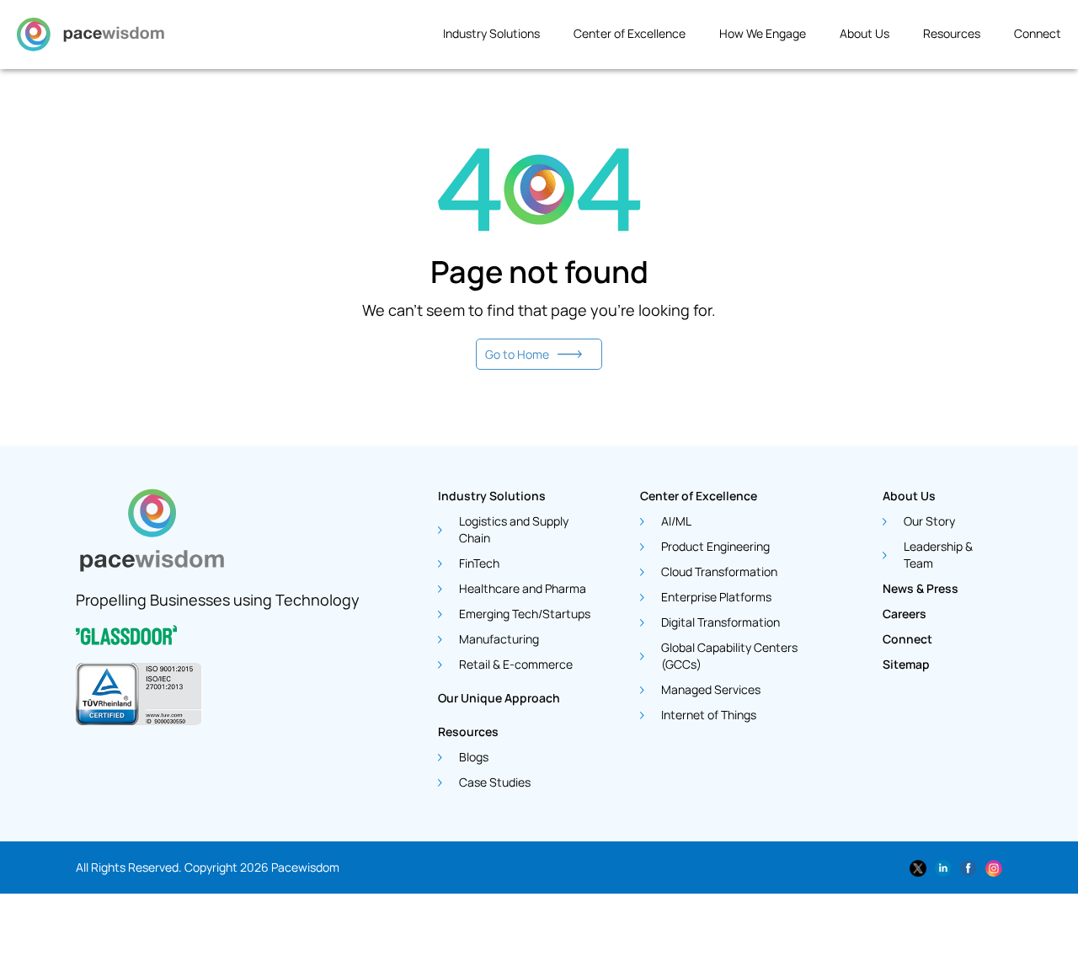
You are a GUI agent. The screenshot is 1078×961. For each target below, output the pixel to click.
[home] (90, 39)
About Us (864, 33)
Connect (1037, 33)
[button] (500, 38)
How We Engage (762, 33)
